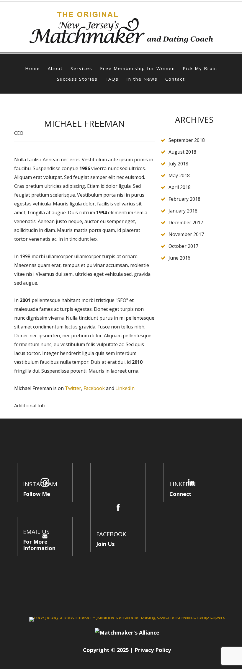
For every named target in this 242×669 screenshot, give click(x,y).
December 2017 (186, 222)
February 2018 (184, 199)
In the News (142, 79)
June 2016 (179, 258)
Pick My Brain (200, 68)
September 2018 (187, 140)
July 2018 (178, 163)
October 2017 (183, 246)
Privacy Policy (153, 649)
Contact (175, 79)
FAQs (112, 79)
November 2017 (186, 234)
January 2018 (183, 210)
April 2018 (180, 187)
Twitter (73, 388)
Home (32, 68)
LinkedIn (125, 388)
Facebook (94, 388)
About (55, 68)
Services (81, 68)
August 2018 (182, 152)
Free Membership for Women (137, 68)
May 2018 (179, 175)
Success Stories (77, 79)
